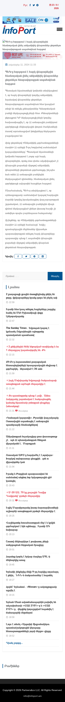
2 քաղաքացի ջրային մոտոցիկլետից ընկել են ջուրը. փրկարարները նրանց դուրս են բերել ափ (31, 296)
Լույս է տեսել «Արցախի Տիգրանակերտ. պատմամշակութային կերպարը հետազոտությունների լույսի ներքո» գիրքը (28, 627)
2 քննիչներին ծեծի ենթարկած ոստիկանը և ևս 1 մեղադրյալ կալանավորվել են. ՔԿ (32, 348)
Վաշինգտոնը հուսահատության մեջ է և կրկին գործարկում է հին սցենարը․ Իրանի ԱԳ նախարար (30, 526)
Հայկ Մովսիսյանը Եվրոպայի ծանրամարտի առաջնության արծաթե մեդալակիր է (31, 382)
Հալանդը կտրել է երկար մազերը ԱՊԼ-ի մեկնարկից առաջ (28, 558)
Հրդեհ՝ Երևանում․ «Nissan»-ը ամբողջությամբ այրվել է (31, 588)
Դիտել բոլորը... (14, 643)
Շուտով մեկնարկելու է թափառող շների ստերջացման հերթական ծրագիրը (27, 543)
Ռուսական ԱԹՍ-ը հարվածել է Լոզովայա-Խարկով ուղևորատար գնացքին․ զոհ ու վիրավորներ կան (29, 458)
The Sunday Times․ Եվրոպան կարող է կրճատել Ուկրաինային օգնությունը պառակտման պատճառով (27, 331)
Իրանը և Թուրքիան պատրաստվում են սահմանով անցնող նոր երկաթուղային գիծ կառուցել (29, 477)
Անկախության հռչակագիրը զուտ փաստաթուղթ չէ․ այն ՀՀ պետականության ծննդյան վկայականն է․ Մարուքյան (31, 440)
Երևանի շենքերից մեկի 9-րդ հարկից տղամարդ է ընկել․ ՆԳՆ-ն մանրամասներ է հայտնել (32, 573)
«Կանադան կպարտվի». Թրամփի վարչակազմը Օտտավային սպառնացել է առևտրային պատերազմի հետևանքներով (32, 421)
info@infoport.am (33, 696)
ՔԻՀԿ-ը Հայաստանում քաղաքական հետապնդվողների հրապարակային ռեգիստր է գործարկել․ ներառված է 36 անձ (31, 365)
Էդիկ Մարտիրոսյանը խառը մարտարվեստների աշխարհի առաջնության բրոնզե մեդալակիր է (32, 509)
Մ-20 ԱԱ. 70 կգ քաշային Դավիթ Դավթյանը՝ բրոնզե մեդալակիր (26, 494)
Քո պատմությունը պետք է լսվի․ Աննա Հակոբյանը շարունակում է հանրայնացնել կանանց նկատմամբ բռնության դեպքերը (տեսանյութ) (28, 401)
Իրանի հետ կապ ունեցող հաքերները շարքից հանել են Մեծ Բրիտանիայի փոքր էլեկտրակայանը (30, 312)
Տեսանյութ (23, 410)
